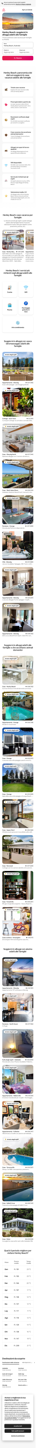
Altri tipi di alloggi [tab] (27, 1362)
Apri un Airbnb (27, 10)
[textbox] (10, 52)
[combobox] (18, 46)
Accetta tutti (18, 1426)
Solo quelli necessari (18, 1431)
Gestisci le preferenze (18, 1436)
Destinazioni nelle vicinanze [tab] (10, 1362)
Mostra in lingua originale (23, 4)
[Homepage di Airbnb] (3, 10)
